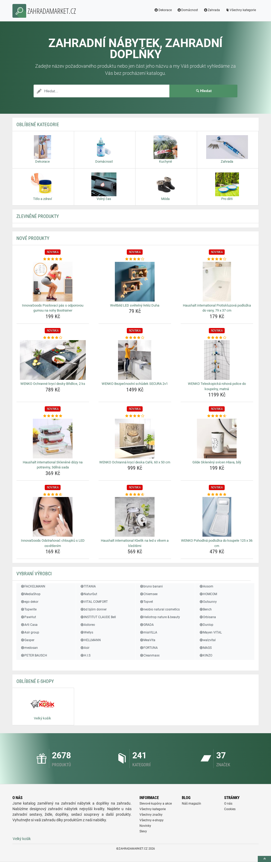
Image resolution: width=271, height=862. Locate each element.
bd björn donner (95, 609)
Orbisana (209, 617)
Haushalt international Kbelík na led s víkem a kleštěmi (135, 543)
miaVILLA (150, 632)
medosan (31, 648)
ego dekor (31, 602)
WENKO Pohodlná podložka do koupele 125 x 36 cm (216, 543)
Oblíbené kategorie (37, 124)
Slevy (143, 831)
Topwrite (30, 609)
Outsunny (210, 602)
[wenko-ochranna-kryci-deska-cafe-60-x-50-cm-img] (135, 438)
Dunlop (208, 625)
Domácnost (189, 10)
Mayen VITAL (212, 632)
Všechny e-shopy (151, 820)
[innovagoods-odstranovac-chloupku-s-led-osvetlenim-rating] (53, 494)
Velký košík (22, 839)
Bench (207, 609)
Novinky (145, 826)
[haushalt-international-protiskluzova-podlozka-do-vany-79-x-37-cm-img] (217, 282)
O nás (228, 803)
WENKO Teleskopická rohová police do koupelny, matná (217, 386)
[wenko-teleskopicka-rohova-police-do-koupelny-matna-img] (217, 360)
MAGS (207, 648)
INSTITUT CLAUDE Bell (100, 617)
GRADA (148, 625)
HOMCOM (210, 594)
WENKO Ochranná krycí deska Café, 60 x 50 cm (134, 462)
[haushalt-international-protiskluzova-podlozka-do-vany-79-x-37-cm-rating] (217, 259)
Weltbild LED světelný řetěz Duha (134, 305)
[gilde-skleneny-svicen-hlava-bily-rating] (217, 416)
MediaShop (32, 594)
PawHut (30, 617)
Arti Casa (31, 625)
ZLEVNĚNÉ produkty (37, 216)
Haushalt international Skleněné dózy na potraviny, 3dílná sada (53, 464)
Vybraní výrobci (34, 573)
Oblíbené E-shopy (35, 681)
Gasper (29, 640)
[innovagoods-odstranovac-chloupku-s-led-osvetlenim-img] (53, 517)
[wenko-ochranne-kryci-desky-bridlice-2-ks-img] (53, 360)
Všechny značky (150, 815)
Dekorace (165, 10)
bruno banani (153, 586)
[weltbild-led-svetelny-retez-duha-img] (135, 282)
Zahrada (214, 10)
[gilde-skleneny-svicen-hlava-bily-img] (217, 438)
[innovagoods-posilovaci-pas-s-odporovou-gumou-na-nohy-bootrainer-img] (53, 282)
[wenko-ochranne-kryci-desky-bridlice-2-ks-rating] (53, 337)
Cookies (230, 809)
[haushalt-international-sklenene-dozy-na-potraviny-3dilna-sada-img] (53, 438)
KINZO (207, 655)
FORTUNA (150, 648)
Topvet (148, 602)
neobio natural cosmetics (161, 609)
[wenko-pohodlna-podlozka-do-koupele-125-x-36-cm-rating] (217, 494)
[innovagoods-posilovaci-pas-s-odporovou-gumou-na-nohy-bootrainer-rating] (53, 259)
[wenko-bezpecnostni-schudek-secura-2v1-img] (135, 360)
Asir (86, 648)
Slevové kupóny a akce (155, 803)
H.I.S (87, 655)
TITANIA (90, 586)
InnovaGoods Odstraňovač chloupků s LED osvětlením (53, 543)
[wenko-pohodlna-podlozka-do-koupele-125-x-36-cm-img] (217, 517)
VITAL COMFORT (96, 602)
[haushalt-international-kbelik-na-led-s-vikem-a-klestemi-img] (135, 517)
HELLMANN (92, 640)
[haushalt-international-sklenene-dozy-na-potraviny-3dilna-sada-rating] (53, 416)
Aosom (208, 586)
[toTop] (264, 859)
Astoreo (89, 625)
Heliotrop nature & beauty (161, 617)
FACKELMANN (34, 586)
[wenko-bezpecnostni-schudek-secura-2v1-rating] (135, 337)
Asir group (31, 632)
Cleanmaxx (151, 655)
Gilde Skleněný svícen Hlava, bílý (216, 462)
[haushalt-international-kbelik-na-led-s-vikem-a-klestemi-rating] (135, 494)
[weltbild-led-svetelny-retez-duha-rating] (135, 259)
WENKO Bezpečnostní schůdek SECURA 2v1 (135, 384)
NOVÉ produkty (32, 238)
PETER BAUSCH (35, 655)
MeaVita (149, 640)
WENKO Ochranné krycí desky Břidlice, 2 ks (52, 384)
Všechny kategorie (243, 10)
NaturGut (90, 594)
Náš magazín (191, 803)
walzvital (209, 640)
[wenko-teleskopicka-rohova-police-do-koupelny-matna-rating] (217, 337)
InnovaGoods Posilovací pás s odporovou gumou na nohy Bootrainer (52, 308)
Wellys (88, 632)
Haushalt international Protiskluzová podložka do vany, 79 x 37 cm (217, 308)
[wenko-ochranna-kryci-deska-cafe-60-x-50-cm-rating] (135, 416)
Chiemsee (150, 594)
